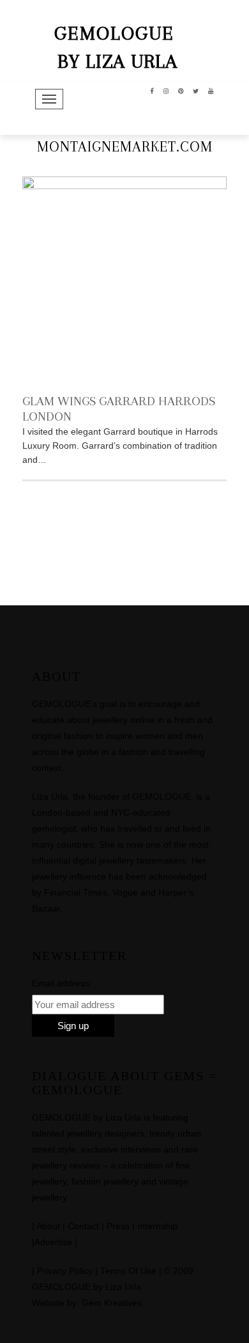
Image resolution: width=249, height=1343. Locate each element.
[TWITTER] (196, 90)
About (48, 1226)
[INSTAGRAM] (166, 90)
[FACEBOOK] (152, 90)
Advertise (53, 1242)
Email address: (62, 983)
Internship (157, 1226)
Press (118, 1226)
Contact (83, 1226)
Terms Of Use (128, 1271)
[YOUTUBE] (211, 90)
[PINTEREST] (181, 90)
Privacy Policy (65, 1271)
